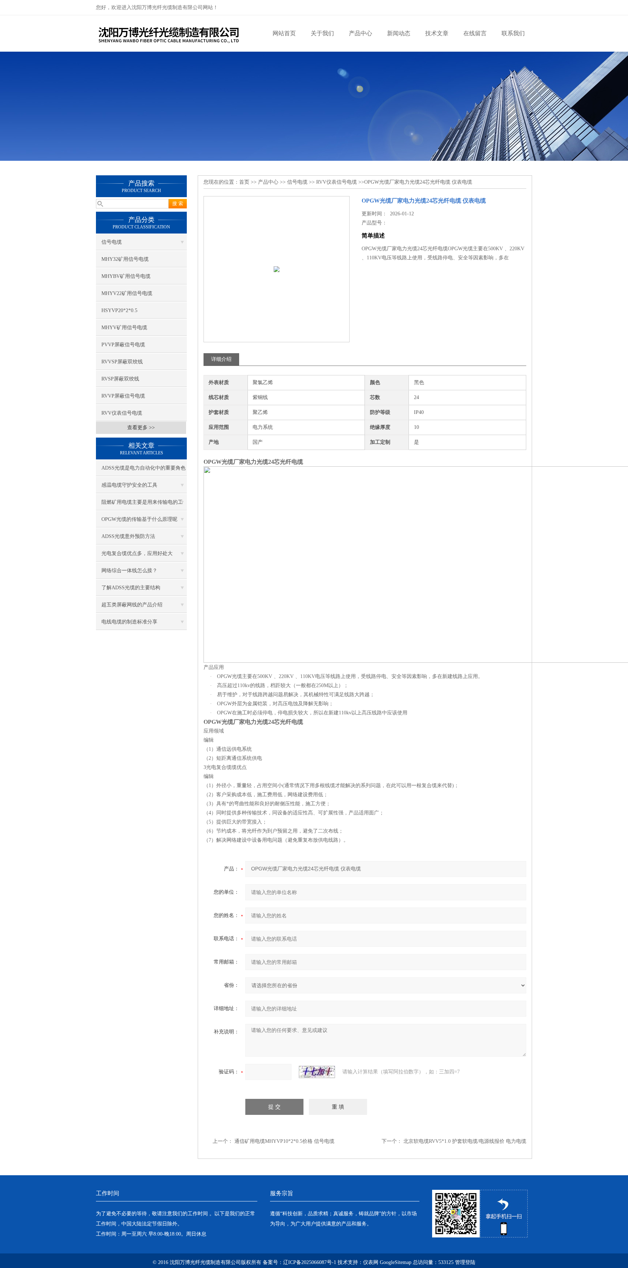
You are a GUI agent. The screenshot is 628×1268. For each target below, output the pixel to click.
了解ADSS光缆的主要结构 (130, 587)
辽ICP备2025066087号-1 (309, 1262)
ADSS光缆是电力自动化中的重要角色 (143, 468)
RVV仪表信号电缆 (121, 413)
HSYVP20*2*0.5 (119, 310)
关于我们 (322, 33)
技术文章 (436, 33)
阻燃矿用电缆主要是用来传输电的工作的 (142, 504)
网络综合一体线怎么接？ (129, 570)
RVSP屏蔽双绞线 (120, 379)
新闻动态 (398, 33)
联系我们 (513, 33)
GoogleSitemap (395, 1262)
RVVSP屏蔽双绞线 (122, 361)
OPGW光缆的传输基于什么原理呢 (139, 519)
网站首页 (284, 33)
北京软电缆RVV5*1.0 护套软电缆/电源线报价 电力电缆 (464, 1141)
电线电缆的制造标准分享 (129, 622)
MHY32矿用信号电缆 (125, 259)
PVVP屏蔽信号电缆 (123, 344)
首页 (244, 182)
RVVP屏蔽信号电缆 (123, 396)
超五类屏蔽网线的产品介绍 (131, 604)
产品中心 (360, 33)
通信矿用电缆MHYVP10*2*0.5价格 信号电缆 (284, 1141)
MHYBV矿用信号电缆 (125, 276)
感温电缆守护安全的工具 (129, 485)
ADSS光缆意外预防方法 (128, 536)
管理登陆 (465, 1262)
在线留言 (475, 33)
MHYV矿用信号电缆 (124, 327)
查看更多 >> (141, 427)
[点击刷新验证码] (317, 1072)
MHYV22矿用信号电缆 (126, 293)
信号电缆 (111, 242)
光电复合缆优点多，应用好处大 (137, 553)
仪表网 (370, 1262)
